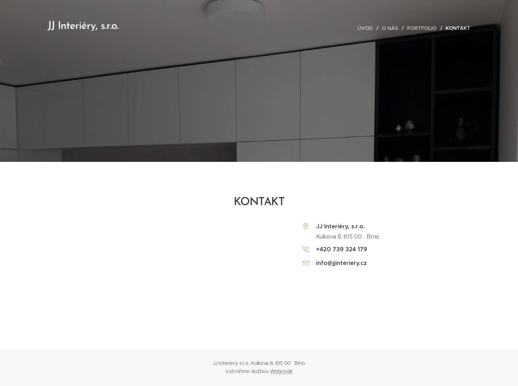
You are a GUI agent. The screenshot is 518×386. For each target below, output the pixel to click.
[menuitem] (367, 28)
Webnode (281, 371)
